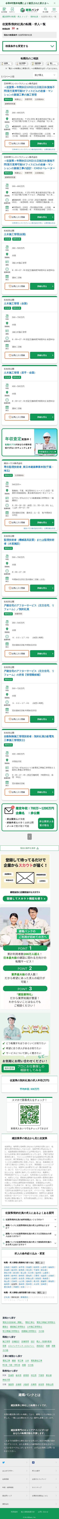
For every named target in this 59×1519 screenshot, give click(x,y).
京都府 (51, 1276)
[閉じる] (54, 3)
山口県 (21, 1281)
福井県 (38, 1273)
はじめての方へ (7, 1471)
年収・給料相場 (7, 1487)
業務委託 (24, 1297)
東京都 (44, 1270)
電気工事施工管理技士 (46, 1322)
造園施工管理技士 (29, 1331)
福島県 (51, 1267)
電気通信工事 (36, 1360)
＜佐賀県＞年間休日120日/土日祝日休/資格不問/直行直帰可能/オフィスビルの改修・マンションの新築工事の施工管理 (29, 91)
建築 (14, 1360)
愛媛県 (44, 1281)
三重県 (36, 1276)
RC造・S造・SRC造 (11, 1365)
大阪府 (7, 1278)
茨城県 (7, 1270)
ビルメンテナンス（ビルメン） (21, 1346)
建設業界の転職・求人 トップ (14, 17)
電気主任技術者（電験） (13, 1322)
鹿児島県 (7, 1287)
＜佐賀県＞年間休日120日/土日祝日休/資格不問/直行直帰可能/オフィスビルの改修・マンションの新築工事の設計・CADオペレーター (29, 164)
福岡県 (7, 1284)
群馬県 (21, 1270)
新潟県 (16, 1273)
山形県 (44, 1267)
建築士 (5, 1327)
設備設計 (16, 1341)
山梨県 (45, 1273)
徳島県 (29, 1281)
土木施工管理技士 (34, 1327)
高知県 (51, 1281)
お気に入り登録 (18, 143)
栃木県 (14, 1270)
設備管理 (25, 1341)
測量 (53, 1346)
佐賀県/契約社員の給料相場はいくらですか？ (25, 1219)
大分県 (36, 1284)
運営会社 (5, 1504)
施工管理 (6, 1341)
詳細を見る (42, 143)
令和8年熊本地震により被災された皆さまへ (27, 3)
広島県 (14, 1281)
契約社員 (34, 17)
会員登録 (5, 1479)
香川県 (36, 1281)
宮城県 (29, 1267)
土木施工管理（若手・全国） (20, 372)
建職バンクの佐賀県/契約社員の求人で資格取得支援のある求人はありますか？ (28, 1243)
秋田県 (36, 1267)
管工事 (20, 1360)
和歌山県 (30, 1278)
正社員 (7, 1297)
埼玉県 (29, 1270)
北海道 (7, 1267)
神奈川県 (7, 1273)
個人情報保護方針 (28, 1512)
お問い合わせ (43, 1512)
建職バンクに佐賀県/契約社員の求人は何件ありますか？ (28, 1226)
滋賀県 (44, 1276)
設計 (33, 1341)
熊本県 (29, 1284)
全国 (22, 1287)
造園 (48, 1346)
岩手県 (21, 1267)
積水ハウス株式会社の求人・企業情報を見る (39, 528)
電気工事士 (30, 1322)
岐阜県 (14, 1276)
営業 (4, 1346)
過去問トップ (7, 1496)
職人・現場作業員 (44, 1341)
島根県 (45, 1278)
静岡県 (21, 1276)
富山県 (23, 1273)
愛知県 (29, 1276)
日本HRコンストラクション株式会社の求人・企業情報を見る (33, 149)
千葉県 (36, 1270)
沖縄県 (16, 1287)
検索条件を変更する (17, 46)
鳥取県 (38, 1278)
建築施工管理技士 (17, 1327)
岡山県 (7, 1281)
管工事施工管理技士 (11, 1331)
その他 (41, 1331)
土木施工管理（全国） (16, 303)
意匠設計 (40, 1346)
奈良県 (21, 1278)
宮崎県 (44, 1284)
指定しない (40, 1262)
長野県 (7, 1276)
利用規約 (14, 1512)
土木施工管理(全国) (15, 234)
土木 (27, 1360)
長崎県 (21, 1284)
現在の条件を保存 (27, 848)
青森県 (14, 1267)
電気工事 (6, 1360)
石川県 (31, 1273)
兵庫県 (14, 1278)
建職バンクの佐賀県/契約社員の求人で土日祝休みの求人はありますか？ (28, 1235)
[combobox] (45, 75)
